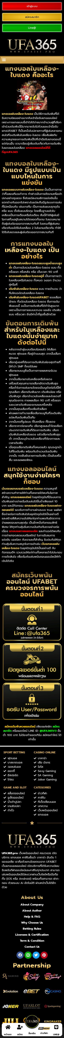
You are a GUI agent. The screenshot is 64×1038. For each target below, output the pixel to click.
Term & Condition (32, 941)
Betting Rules (32, 929)
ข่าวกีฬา (44, 1033)
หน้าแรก (8, 1034)
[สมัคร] (20, 1027)
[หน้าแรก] (8, 1027)
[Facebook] (20, 955)
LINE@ (56, 1034)
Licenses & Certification (32, 935)
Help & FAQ (32, 917)
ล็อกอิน (32, 1033)
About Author (32, 911)
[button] (4, 60)
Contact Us (32, 947)
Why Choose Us (32, 923)
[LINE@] (56, 1027)
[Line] (28, 955)
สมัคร (20, 1034)
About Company (32, 904)
